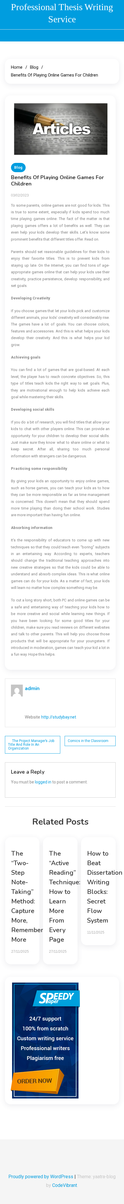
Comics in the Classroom (88, 741)
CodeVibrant (64, 1185)
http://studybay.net (58, 717)
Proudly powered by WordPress (41, 1176)
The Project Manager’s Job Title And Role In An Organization (31, 744)
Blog (18, 167)
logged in (43, 782)
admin (32, 688)
